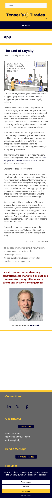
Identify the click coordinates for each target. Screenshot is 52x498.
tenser (29, 261)
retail (38, 258)
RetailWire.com (37, 248)
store (35, 251)
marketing (25, 248)
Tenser (18, 254)
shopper (21, 261)
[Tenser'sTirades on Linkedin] (9, 407)
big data (10, 248)
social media (26, 251)
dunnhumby (16, 258)
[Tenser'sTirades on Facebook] (26, 407)
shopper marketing (12, 251)
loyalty (17, 248)
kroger (25, 258)
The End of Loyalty (19, 51)
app (8, 258)
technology (9, 254)
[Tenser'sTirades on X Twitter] (18, 407)
